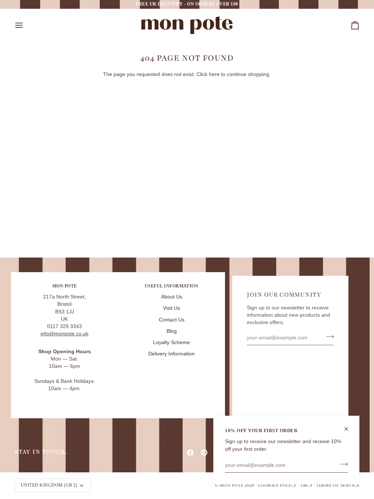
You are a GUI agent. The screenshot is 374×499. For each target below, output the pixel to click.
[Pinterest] (204, 452)
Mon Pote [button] (64, 286)
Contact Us (171, 320)
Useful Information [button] (172, 286)
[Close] (349, 429)
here (214, 74)
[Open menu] (26, 25)
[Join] (342, 464)
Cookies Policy (277, 485)
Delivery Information (171, 354)
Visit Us (171, 308)
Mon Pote (232, 485)
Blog (172, 331)
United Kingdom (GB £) (49, 485)
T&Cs (306, 485)
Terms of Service (337, 485)
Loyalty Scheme (171, 342)
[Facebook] (190, 452)
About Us (171, 297)
